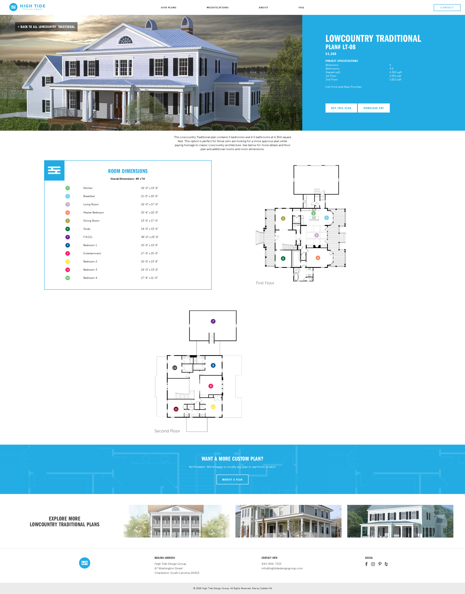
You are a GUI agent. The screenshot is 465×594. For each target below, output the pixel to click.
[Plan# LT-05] (288, 521)
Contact (447, 7)
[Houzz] (384, 564)
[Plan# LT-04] (400, 521)
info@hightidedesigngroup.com (282, 568)
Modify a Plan (232, 479)
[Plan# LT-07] (177, 521)
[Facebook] (366, 564)
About (263, 7)
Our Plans (169, 7)
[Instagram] (371, 564)
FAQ (301, 7)
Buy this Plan (341, 108)
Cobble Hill (266, 588)
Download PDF (374, 108)
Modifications (218, 7)
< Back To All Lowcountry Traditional (46, 26)
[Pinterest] (378, 564)
